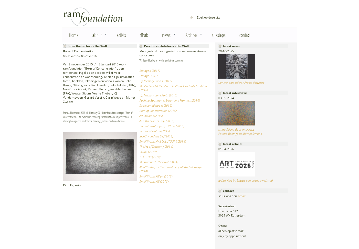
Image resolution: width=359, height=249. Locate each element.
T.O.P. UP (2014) (149, 157)
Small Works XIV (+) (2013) (155, 176)
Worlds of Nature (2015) (154, 131)
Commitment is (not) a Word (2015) (161, 126)
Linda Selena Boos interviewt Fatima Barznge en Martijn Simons (240, 131)
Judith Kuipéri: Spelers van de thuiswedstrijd (245, 180)
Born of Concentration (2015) (158, 111)
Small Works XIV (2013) (154, 181)
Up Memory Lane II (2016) (155, 81)
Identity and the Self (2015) (156, 136)
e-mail (241, 196)
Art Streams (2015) (151, 116)
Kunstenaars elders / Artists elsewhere (241, 83)
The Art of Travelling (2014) (156, 147)
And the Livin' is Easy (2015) (156, 121)
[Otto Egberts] (100, 180)
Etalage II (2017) (149, 71)
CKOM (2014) (148, 152)
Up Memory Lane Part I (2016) (158, 95)
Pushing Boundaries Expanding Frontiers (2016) (169, 100)
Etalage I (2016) (149, 76)
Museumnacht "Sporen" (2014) (158, 162)
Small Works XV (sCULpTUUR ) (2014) (162, 141)
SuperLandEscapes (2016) (155, 106)
